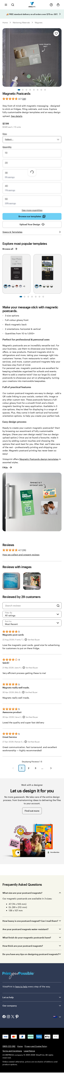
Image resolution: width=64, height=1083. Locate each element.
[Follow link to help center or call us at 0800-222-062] (51, 4)
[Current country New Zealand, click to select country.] (57, 1017)
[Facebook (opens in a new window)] (4, 1017)
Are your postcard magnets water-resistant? (25, 929)
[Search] (58, 605)
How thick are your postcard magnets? (22, 946)
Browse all (7, 249)
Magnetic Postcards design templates (38, 459)
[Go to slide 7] (41, 90)
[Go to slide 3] (26, 90)
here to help (21, 986)
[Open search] (12, 4)
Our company (9, 1005)
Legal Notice (29, 1051)
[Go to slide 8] (45, 90)
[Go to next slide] (60, 14)
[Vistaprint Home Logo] (32, 5)
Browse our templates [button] (29, 216)
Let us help (8, 997)
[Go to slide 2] (23, 90)
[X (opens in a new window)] (12, 1017)
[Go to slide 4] (30, 90)
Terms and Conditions (12, 1051)
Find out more (32, 810)
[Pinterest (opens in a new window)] (17, 1017)
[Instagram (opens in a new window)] (8, 1017)
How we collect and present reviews (20, 554)
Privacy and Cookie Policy (36, 1046)
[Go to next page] (51, 768)
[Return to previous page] (13, 768)
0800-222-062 (8, 1046)
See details (16, 116)
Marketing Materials (21, 22)
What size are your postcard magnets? (22, 893)
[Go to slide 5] (34, 90)
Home (5, 22)
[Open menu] (5, 5)
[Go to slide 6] (37, 90)
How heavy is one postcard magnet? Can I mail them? (30, 921)
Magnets (38, 22)
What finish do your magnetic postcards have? (26, 937)
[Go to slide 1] (19, 90)
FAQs (5, 467)
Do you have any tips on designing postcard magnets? (30, 954)
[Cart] (58, 4)
